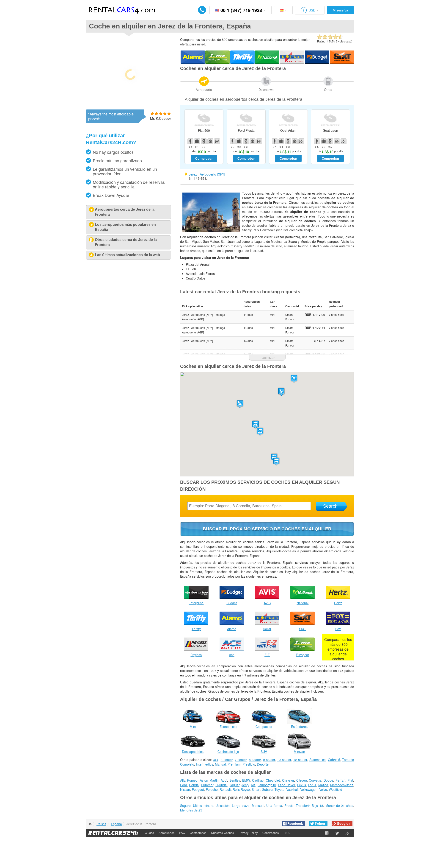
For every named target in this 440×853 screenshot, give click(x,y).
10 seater (284, 759)
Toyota (279, 789)
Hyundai (221, 785)
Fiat (350, 780)
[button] (294, 379)
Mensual (258, 805)
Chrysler (288, 780)
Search (330, 506)
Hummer (207, 785)
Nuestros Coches (222, 833)
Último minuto (203, 805)
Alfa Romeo (189, 780)
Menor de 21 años (339, 805)
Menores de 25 (191, 810)
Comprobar (204, 158)
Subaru (267, 789)
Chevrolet (273, 780)
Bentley (234, 780)
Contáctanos (198, 833)
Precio (289, 805)
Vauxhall (292, 789)
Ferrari (340, 780)
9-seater (269, 759)
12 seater (300, 759)
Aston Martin (209, 780)
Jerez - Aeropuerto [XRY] (207, 174)
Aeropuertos (167, 833)
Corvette (315, 780)
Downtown (266, 89)
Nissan (185, 789)
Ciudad (149, 833)
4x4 (215, 759)
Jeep (245, 785)
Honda (194, 785)
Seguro (185, 805)
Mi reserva (340, 10)
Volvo (323, 789)
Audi (224, 780)
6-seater (227, 759)
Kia (253, 785)
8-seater (255, 759)
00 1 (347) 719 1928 (241, 10)
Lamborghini (267, 785)
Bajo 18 (317, 805)
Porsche (212, 789)
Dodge (328, 780)
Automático (317, 759)
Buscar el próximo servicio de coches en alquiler (267, 528)
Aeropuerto (204, 89)
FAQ (182, 833)
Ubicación (222, 805)
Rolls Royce (241, 789)
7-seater (241, 759)
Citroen (301, 780)
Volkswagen (308, 789)
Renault (225, 789)
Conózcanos (270, 833)
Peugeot (198, 789)
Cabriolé (334, 759)
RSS (286, 833)
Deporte (263, 764)
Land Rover (286, 785)
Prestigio (248, 764)
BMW (246, 780)
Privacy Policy (248, 833)
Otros (328, 89)
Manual (220, 764)
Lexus (301, 785)
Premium (234, 764)
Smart (256, 789)
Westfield (335, 789)
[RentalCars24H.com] (90, 824)
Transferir (303, 805)
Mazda (323, 785)
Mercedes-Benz (341, 785)
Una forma (274, 805)
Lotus (312, 785)
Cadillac (258, 780)
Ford (183, 785)
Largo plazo (241, 805)
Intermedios (204, 764)
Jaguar (234, 785)
